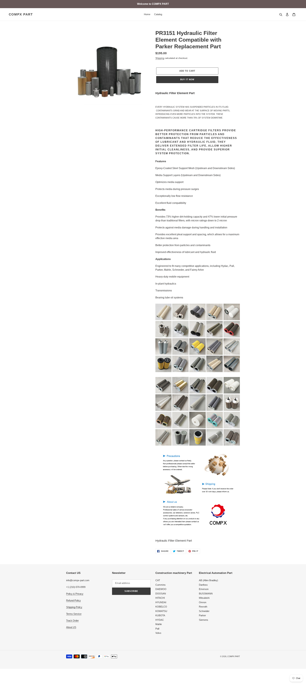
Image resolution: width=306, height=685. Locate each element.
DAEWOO (160, 589)
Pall (157, 628)
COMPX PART (21, 14)
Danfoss (203, 584)
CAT (157, 580)
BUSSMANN (206, 593)
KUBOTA (160, 615)
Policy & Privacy (74, 593)
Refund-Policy (73, 600)
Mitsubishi (204, 597)
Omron (202, 602)
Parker (202, 615)
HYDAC (159, 619)
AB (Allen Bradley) (208, 580)
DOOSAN (160, 593)
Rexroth (203, 606)
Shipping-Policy (74, 607)
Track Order (72, 620)
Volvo (158, 633)
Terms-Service (73, 613)
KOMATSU (161, 611)
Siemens (203, 619)
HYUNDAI (160, 602)
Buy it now (187, 79)
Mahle (158, 624)
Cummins (160, 584)
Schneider (204, 611)
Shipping (159, 58)
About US (71, 627)
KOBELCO (161, 606)
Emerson (203, 589)
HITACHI (160, 597)
